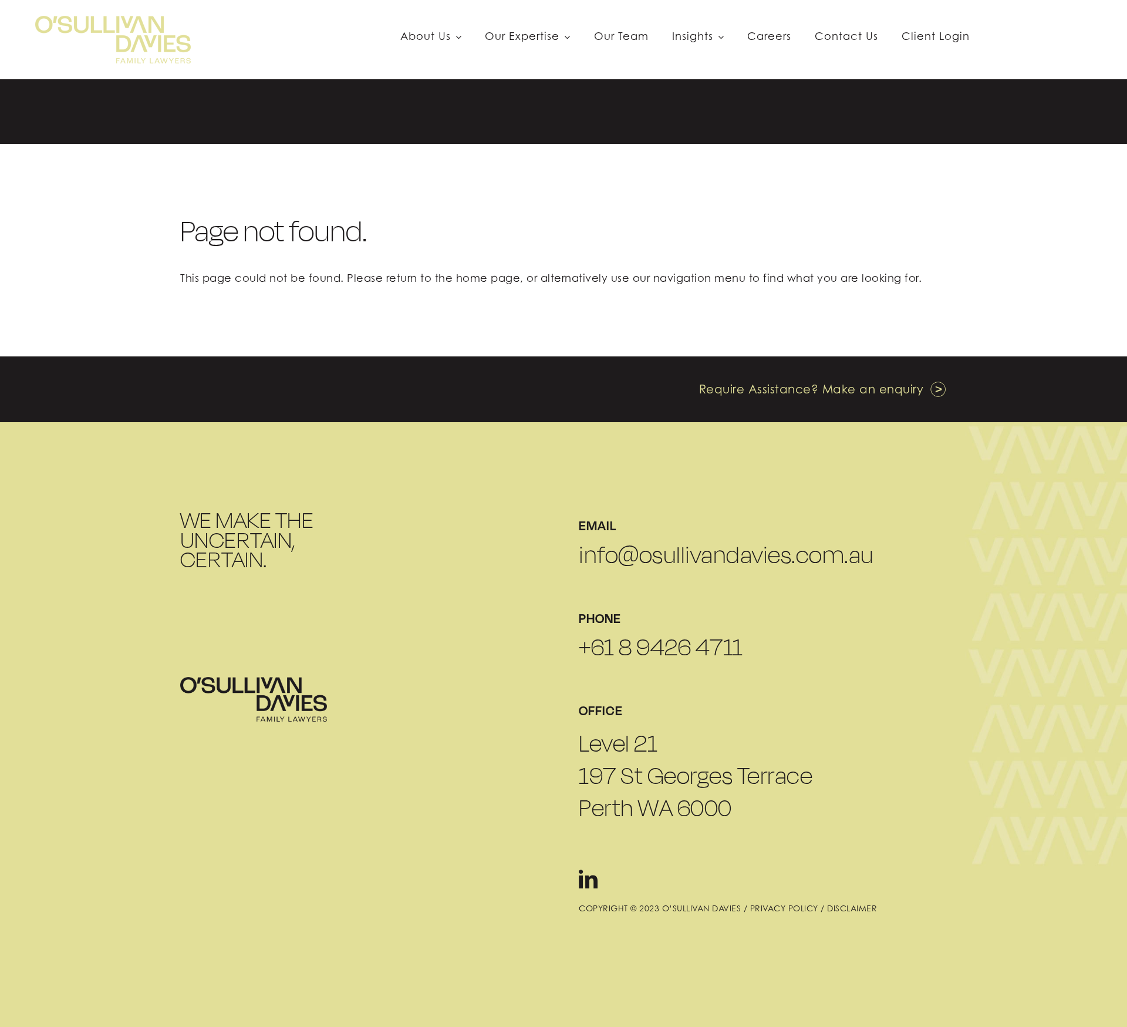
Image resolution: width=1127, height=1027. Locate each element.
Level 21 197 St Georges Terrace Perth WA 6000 (695, 775)
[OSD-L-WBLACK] (253, 682)
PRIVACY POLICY (784, 908)
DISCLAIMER (852, 908)
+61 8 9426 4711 (661, 647)
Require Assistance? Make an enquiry (811, 389)
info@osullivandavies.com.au (726, 555)
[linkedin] (588, 879)
